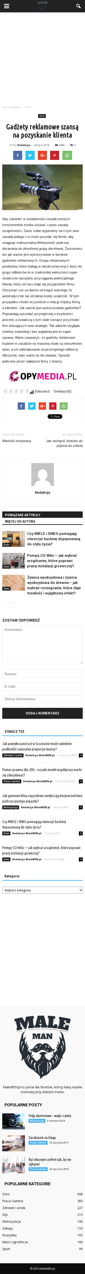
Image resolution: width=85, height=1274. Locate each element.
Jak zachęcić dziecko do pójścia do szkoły (64, 443)
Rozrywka (9, 1235)
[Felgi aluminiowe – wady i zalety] (13, 1121)
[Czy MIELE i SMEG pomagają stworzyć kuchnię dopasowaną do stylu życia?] (13, 539)
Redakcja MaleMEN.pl (40, 755)
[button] (78, 6)
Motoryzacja (11, 807)
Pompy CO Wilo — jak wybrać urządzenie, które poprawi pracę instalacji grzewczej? (52, 560)
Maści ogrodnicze (15, 1242)
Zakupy (7, 1228)
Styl (4, 1214)
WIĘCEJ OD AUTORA (20, 521)
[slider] (15, 391)
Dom (41, 115)
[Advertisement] (42, 57)
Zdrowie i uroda (13, 755)
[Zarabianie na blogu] (13, 1143)
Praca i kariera (12, 781)
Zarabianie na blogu (42, 1138)
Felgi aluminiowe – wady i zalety (50, 1116)
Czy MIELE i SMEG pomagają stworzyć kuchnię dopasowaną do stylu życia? (53, 538)
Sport (6, 1249)
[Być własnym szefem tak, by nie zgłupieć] (13, 1165)
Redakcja (23, 145)
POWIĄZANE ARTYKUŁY (22, 515)
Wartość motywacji (16, 441)
